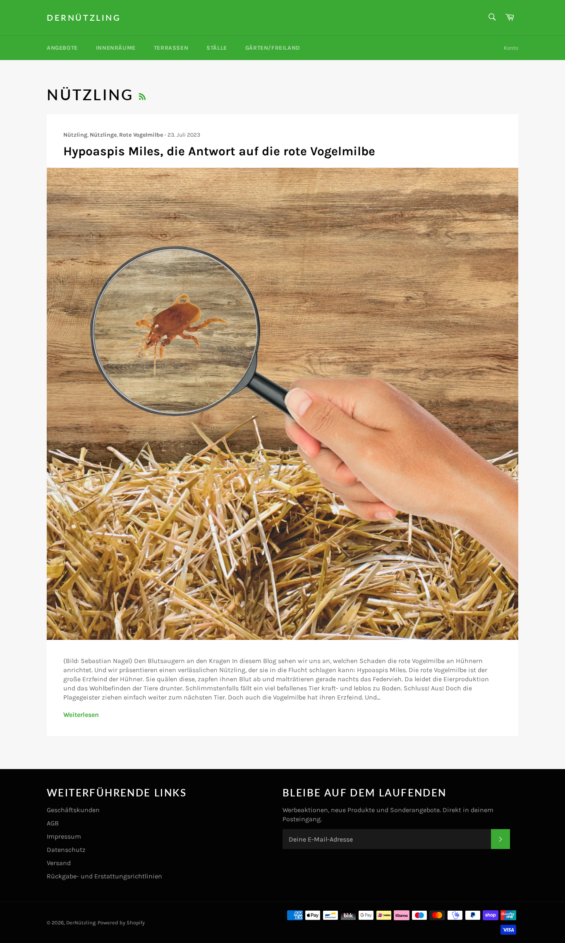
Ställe (216, 47)
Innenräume (116, 47)
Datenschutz (66, 850)
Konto (511, 48)
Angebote (62, 47)
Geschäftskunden (73, 810)
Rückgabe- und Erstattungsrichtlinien (104, 876)
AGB (53, 823)
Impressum (64, 836)
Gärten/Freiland (272, 47)
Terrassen (171, 47)
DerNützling (84, 17)
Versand (59, 863)
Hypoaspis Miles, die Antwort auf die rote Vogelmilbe (219, 151)
